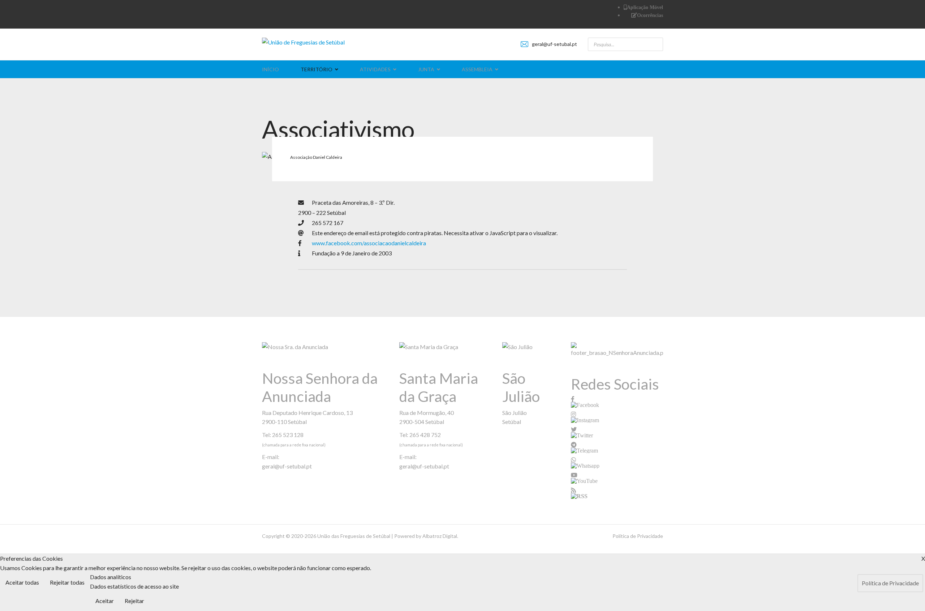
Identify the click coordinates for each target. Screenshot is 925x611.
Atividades (375, 69)
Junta (426, 69)
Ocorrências (650, 15)
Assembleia (477, 69)
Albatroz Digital (439, 536)
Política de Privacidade (637, 536)
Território (316, 69)
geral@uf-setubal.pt (554, 44)
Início (270, 69)
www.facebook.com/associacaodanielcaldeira (369, 242)
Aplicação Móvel (645, 7)
